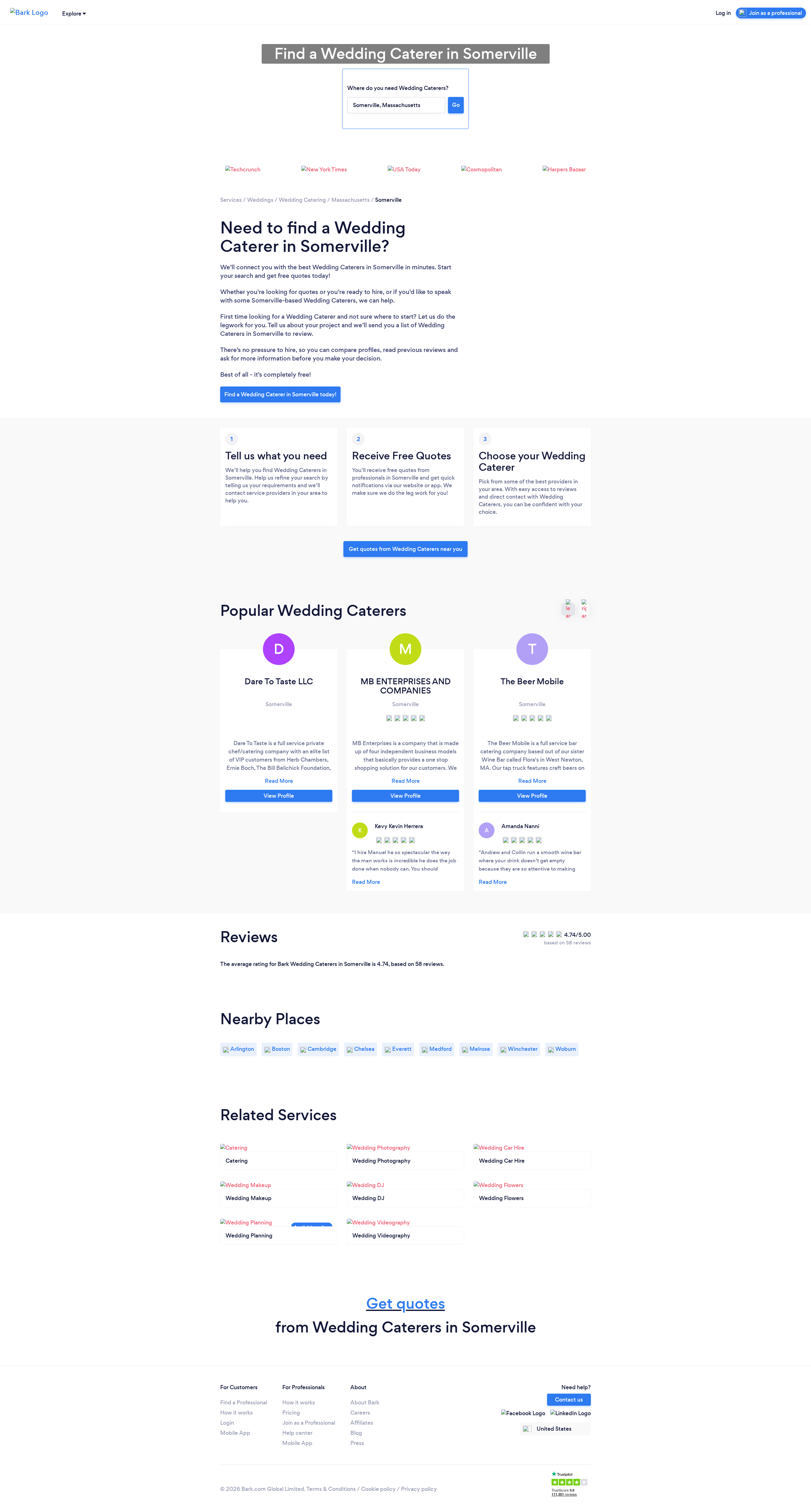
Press (357, 1443)
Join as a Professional (308, 1423)
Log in (723, 13)
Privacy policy (419, 1489)
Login (227, 1423)
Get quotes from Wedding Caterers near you (405, 549)
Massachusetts (350, 200)
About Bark (364, 1402)
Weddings (260, 200)
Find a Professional (243, 1402)
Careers (360, 1412)
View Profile (279, 796)
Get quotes (405, 1303)
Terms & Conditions (331, 1489)
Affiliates (361, 1423)
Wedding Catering (302, 200)
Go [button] (456, 105)
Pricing (291, 1412)
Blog (356, 1433)
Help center (297, 1433)
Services (231, 200)
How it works (236, 1412)
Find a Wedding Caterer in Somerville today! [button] (280, 394)
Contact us (569, 1399)
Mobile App (235, 1433)
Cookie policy (378, 1489)
